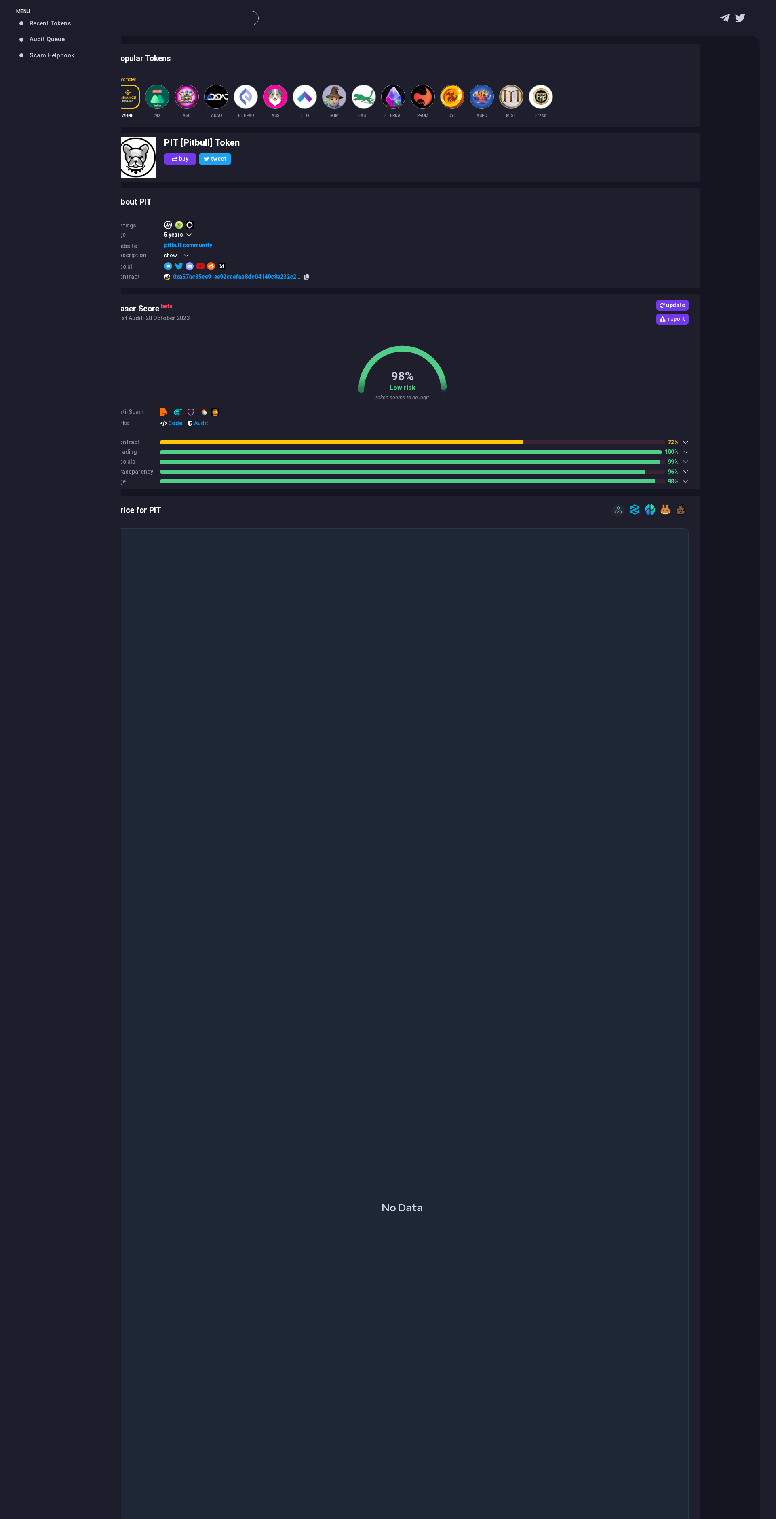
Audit (200, 423)
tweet (218, 158)
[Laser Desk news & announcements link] (740, 20)
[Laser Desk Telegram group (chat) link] (725, 20)
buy (183, 158)
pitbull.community (188, 245)
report (676, 319)
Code (174, 423)
